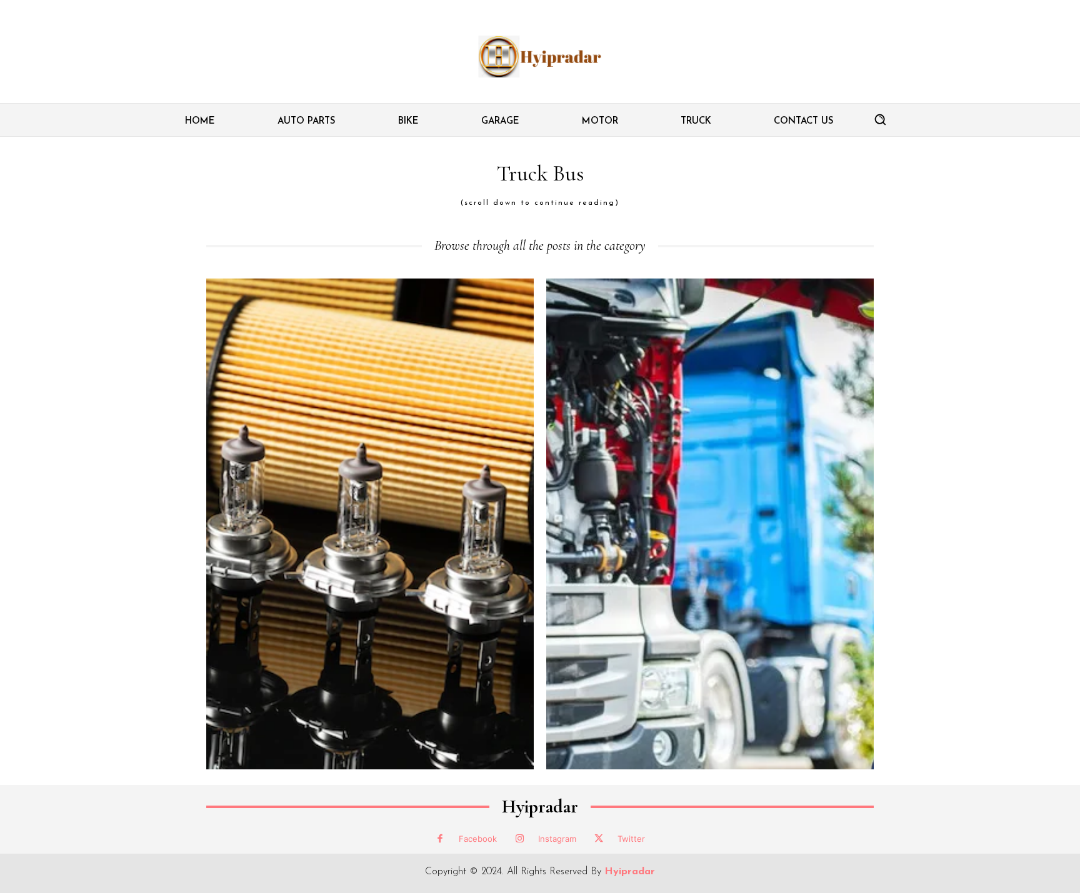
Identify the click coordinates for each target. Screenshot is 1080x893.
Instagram (557, 839)
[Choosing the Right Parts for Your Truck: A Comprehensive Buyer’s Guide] (370, 524)
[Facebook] (440, 839)
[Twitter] (599, 839)
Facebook (478, 839)
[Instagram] (519, 839)
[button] (880, 119)
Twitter (631, 839)
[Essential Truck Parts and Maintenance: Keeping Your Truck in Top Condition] (710, 524)
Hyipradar (540, 806)
